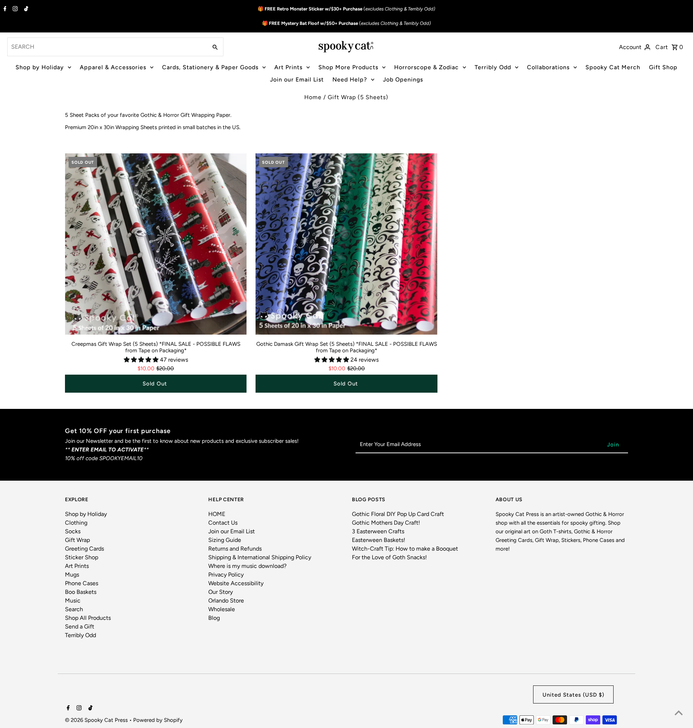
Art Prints (288, 67)
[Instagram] (14, 9)
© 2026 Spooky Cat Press (97, 720)
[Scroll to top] (678, 713)
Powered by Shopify (158, 720)
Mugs (72, 574)
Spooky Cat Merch (612, 67)
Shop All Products (88, 617)
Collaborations (548, 67)
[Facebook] (4, 9)
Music (72, 600)
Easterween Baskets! (378, 540)
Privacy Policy (226, 574)
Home (313, 97)
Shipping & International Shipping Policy (259, 557)
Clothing (76, 522)
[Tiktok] (25, 9)
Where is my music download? (247, 565)
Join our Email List (297, 79)
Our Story (220, 591)
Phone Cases (81, 583)
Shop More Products (348, 67)
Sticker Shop (81, 557)
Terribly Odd (493, 67)
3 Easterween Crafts (378, 531)
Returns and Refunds (235, 548)
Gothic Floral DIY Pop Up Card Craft (398, 514)
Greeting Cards (84, 548)
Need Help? (349, 79)
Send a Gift (79, 626)
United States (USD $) (573, 695)
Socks (72, 531)
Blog (214, 617)
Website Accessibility (235, 583)
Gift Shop (663, 67)
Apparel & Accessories (113, 67)
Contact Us (222, 522)
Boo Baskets (80, 591)
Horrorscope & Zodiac (426, 67)
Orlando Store (226, 600)
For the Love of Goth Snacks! (389, 557)
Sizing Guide (224, 540)
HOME (216, 514)
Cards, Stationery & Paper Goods (210, 67)
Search (74, 609)
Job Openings (403, 79)
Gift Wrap (77, 540)
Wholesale (221, 609)
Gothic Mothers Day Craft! (386, 522)
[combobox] (107, 47)
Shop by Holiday (40, 67)
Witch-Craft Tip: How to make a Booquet (405, 548)
